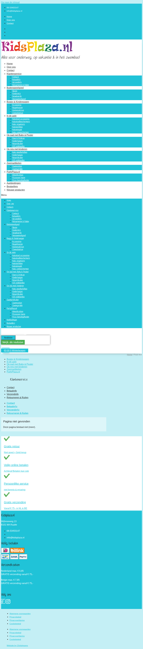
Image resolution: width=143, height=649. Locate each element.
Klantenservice (14, 74)
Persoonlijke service (16, 483)
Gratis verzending (15, 502)
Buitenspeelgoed (15, 88)
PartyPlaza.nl (13, 172)
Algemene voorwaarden (20, 613)
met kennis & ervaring (14, 490)
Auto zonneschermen (20, 132)
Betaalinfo (16, 79)
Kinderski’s (16, 93)
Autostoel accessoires (20, 119)
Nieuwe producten (16, 190)
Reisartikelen (17, 143)
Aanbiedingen (14, 183)
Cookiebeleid (15, 624)
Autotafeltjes (17, 126)
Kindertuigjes (17, 140)
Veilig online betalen (16, 465)
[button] (71, 195)
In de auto (11, 116)
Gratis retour (12, 446)
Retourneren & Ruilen (20, 84)
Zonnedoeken (17, 112)
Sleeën (14, 90)
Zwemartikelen (14, 163)
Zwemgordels (17, 169)
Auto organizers (18, 124)
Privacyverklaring (17, 620)
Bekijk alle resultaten (13, 342)
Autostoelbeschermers (21, 121)
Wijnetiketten (17, 175)
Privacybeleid (15, 617)
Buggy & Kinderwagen (18, 102)
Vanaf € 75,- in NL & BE (15, 508)
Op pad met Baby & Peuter (20, 135)
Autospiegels (17, 129)
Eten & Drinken (18, 138)
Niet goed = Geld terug (15, 452)
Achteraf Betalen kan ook (16, 471)
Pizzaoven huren (18, 177)
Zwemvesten (17, 166)
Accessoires (16, 104)
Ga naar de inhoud (10, 2)
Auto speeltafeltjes (19, 152)
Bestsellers (12, 186)
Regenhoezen (17, 107)
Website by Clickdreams (17, 645)
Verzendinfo (17, 82)
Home (9, 16)
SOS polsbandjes (18, 146)
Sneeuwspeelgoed (19, 98)
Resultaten (8, 337)
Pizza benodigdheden (20, 180)
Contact (10, 23)
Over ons (11, 20)
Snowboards (17, 96)
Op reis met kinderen (17, 149)
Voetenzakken (18, 110)
